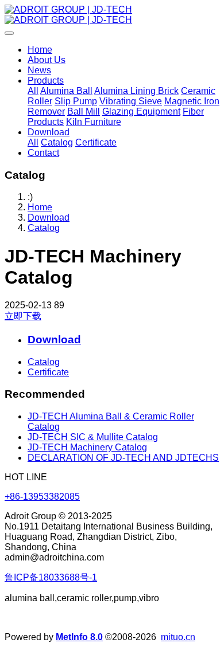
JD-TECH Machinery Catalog (87, 447)
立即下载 (23, 316)
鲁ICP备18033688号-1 (51, 577)
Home (40, 49)
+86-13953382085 (42, 496)
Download (48, 217)
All (33, 91)
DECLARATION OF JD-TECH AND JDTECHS (123, 457)
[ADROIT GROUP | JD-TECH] (112, 15)
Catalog (44, 228)
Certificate (48, 372)
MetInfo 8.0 (79, 637)
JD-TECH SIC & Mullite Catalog (93, 437)
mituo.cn (178, 637)
